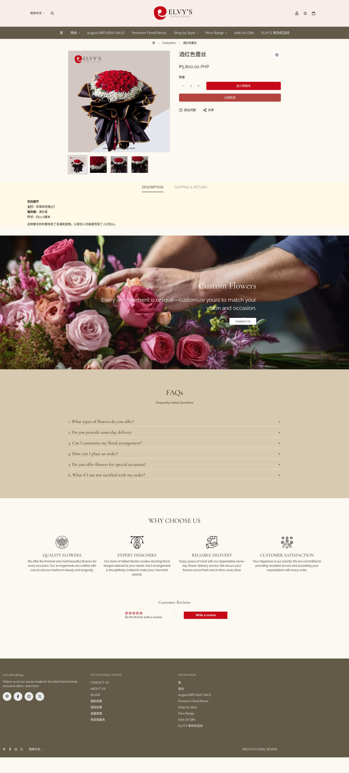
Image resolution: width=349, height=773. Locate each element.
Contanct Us (242, 321)
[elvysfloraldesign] (174, 13)
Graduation (169, 43)
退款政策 (96, 707)
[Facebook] (18, 696)
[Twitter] (39, 696)
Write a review (206, 615)
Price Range (214, 33)
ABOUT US (98, 688)
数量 (182, 77)
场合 (73, 33)
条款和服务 (98, 719)
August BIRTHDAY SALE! (106, 33)
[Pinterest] (7, 696)
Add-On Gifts (244, 33)
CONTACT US (100, 682)
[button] (313, 13)
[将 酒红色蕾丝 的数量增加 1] (198, 86)
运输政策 (96, 713)
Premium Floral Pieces (149, 33)
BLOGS (95, 695)
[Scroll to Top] (342, 753)
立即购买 (230, 97)
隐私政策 (96, 701)
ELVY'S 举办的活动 (275, 33)
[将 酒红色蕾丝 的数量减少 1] (183, 86)
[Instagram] (29, 696)
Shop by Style (184, 33)
